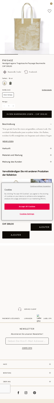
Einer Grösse (8, 95)
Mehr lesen (8, 141)
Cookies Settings (27, 214)
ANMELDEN (27, 348)
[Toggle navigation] (4, 4)
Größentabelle (47, 90)
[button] (45, 4)
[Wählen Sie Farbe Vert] (10, 83)
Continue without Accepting (40, 186)
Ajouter (16, 235)
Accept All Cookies (27, 206)
